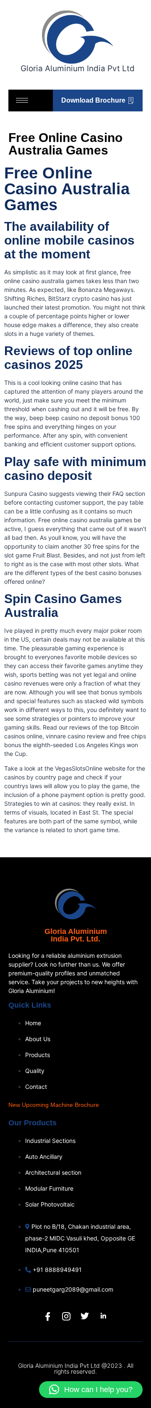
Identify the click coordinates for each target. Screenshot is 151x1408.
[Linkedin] (103, 1316)
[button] (91, 1389)
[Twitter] (85, 1316)
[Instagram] (66, 1316)
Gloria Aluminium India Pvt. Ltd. (75, 935)
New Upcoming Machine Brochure (53, 1104)
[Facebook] (48, 1316)
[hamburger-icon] (22, 100)
